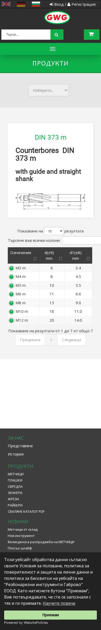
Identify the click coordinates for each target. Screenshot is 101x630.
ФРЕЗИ (13, 499)
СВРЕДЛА (15, 486)
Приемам (50, 614)
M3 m (21, 267)
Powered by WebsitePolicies (26, 623)
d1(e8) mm (76, 255)
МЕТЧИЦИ (16, 474)
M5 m (21, 285)
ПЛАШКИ (15, 480)
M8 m (21, 302)
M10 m (22, 311)
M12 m (22, 320)
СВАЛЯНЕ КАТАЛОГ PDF (26, 511)
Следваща (71, 339)
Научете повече (59, 603)
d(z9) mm (49, 255)
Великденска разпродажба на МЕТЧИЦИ (41, 542)
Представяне (20, 445)
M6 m (21, 293)
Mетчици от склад (23, 529)
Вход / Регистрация (74, 4)
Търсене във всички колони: (34, 240)
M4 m (21, 276)
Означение (20, 252)
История (16, 454)
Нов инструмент (21, 535)
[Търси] (57, 34)
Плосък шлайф (20, 548)
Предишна (30, 339)
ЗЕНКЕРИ (15, 492)
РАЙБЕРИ (15, 505)
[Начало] (49, 11)
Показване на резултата (50, 230)
